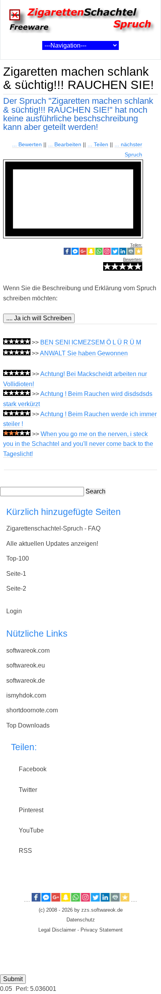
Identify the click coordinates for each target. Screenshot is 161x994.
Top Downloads (28, 725)
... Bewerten (27, 144)
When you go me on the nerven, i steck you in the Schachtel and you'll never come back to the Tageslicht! (78, 444)
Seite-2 (16, 588)
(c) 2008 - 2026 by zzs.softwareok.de (81, 910)
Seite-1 (16, 573)
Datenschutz (80, 920)
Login (14, 611)
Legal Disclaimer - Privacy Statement (80, 930)
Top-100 (17, 558)
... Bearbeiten (64, 144)
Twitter (28, 789)
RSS (25, 850)
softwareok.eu (25, 665)
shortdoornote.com (32, 710)
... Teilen (98, 144)
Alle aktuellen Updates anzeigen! (52, 543)
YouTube (31, 830)
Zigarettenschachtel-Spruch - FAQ (53, 528)
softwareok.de (25, 680)
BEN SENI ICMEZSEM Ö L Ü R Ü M (90, 342)
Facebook (33, 769)
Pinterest (31, 810)
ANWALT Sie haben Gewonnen (84, 353)
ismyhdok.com (26, 695)
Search (96, 491)
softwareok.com (28, 650)
